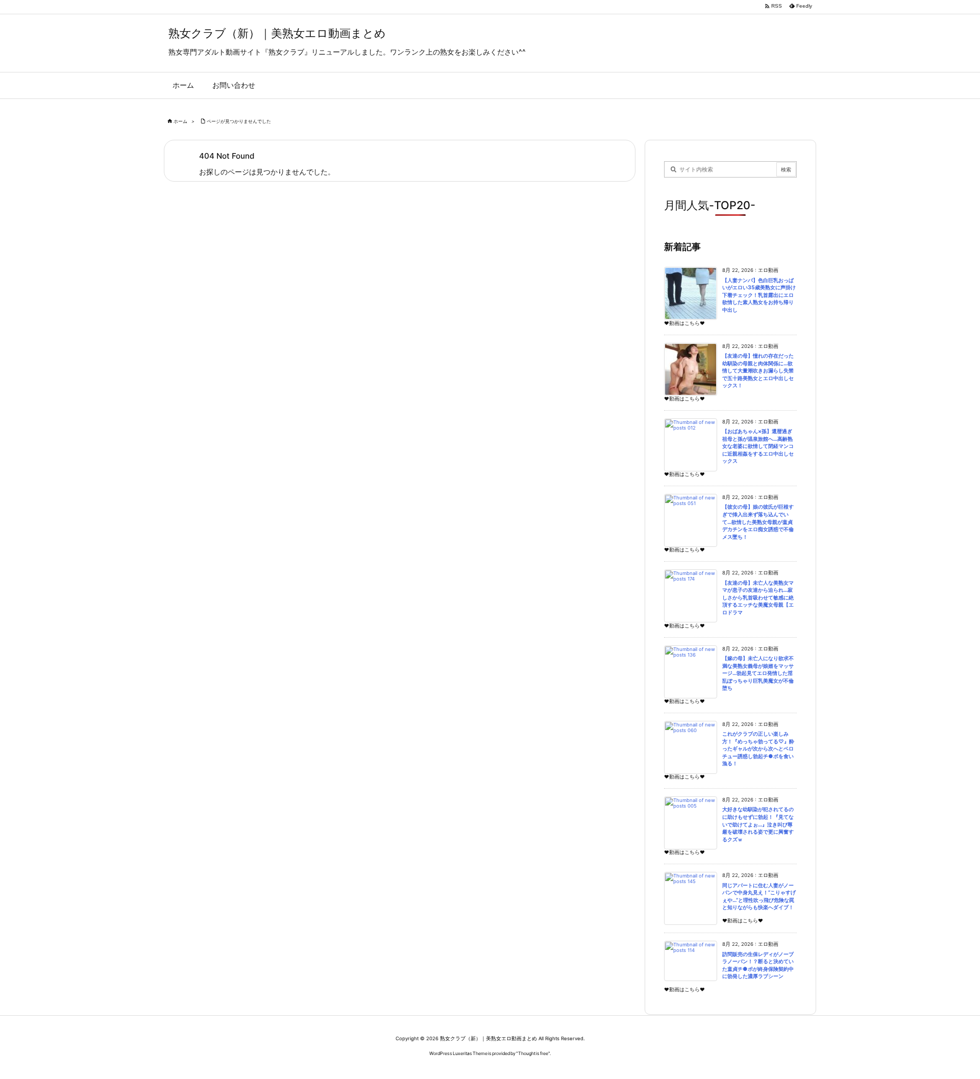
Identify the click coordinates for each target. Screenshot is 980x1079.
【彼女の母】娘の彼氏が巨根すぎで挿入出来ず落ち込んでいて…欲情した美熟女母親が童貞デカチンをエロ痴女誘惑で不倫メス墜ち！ (758, 522)
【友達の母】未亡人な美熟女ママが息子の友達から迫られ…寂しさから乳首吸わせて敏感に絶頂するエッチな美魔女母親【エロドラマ (758, 598)
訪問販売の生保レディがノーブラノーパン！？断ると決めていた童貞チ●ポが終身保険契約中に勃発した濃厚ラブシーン (758, 965)
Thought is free (533, 1053)
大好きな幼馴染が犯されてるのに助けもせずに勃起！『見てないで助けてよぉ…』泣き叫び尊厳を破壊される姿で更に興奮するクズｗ (758, 824)
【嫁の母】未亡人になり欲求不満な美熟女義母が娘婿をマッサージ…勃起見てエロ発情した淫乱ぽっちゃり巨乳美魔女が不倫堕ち (758, 673)
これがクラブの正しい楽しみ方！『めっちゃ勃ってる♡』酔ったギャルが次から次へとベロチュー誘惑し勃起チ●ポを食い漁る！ (758, 749)
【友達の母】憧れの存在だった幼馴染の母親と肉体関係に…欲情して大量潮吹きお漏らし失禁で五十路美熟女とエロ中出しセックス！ (758, 371)
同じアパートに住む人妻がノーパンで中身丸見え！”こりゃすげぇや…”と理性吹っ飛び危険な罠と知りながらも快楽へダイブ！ (759, 896)
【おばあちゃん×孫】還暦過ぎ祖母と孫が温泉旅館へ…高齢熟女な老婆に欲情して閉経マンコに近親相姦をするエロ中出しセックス (758, 446)
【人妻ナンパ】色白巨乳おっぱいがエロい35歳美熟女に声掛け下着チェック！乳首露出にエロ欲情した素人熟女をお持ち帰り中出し (759, 295)
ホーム (180, 121)
